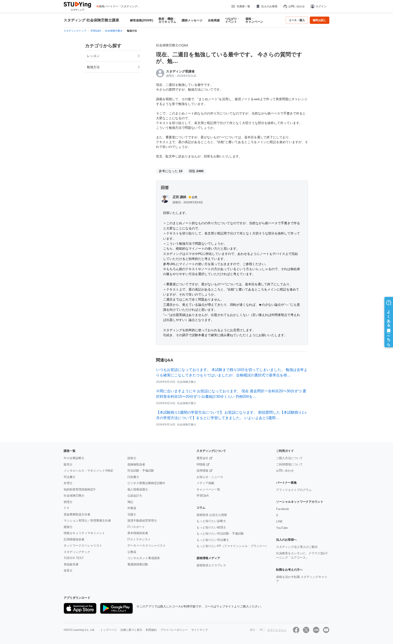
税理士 (68, 502)
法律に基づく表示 (131, 630)
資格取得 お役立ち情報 (211, 515)
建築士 (68, 527)
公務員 (131, 552)
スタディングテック (77, 552)
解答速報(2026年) (141, 20)
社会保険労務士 (74, 495)
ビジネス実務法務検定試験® (146, 483)
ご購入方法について (289, 458)
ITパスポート (136, 527)
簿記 (130, 502)
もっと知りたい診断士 (211, 521)
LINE (279, 521)
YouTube (282, 528)
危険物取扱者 (136, 464)
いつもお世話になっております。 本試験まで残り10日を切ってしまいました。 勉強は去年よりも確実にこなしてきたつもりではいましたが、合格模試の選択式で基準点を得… (231, 372)
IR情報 (200, 464)
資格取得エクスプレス (211, 565)
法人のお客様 (269, 6)
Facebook (282, 509)
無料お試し (319, 20)
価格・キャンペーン (254, 20)
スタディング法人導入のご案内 (296, 547)
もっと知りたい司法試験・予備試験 (220, 533)
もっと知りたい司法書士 (212, 540)
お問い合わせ (296, 6)
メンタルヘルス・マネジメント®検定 (88, 470)
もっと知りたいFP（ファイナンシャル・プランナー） (232, 546)
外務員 (131, 508)
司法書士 (70, 477)
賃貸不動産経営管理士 (142, 520)
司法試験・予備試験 (140, 470)
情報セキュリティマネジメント (84, 533)
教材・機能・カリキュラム (167, 20)
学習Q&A (202, 495)
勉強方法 (93, 67)
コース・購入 (297, 20)
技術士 (131, 458)
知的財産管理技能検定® (80, 489)
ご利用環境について (289, 464)
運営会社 (202, 458)
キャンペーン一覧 (208, 489)
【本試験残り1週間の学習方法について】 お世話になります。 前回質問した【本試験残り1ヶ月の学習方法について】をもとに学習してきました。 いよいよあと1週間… (231, 415)
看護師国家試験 (137, 564)
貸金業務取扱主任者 (77, 514)
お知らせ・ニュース (209, 477)
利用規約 (151, 630)
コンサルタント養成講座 (143, 558)
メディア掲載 (205, 483)
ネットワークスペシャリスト (83, 545)
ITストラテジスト (139, 539)
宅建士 (131, 514)
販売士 (68, 464)
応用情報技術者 (74, 539)
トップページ (108, 630)
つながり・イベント (232, 20)
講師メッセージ (192, 20)
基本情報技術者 (137, 533)
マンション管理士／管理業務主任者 (87, 520)
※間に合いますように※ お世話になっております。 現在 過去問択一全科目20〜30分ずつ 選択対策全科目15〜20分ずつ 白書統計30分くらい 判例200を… (231, 393)
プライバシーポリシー (174, 630)
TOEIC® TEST (74, 558)
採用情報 (202, 470)
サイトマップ (199, 630)
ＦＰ (67, 508)
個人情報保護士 (137, 489)
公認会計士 (134, 495)
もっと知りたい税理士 (211, 527)
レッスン (93, 56)
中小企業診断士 (74, 458)
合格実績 (214, 20)
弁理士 (68, 483)
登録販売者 (71, 564)
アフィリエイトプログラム (294, 490)
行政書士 (133, 477)
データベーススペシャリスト (146, 545)
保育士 (68, 570)
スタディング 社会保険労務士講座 (91, 20)
